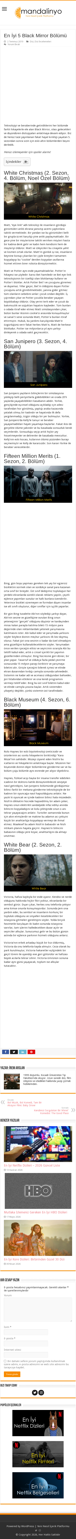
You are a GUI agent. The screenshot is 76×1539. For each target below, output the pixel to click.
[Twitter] (35, 1392)
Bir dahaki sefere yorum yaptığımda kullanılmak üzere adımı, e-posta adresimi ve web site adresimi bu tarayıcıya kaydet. (36, 1364)
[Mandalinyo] (38, 12)
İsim (7, 1327)
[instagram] (41, 1392)
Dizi (32, 41)
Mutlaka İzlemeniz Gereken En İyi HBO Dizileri (35, 1212)
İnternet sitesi (12, 1349)
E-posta (9, 1338)
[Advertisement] (38, 86)
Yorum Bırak (14, 44)
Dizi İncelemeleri (43, 41)
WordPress (27, 1526)
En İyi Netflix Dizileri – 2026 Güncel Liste (32, 1165)
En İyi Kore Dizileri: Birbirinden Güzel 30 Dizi (34, 1259)
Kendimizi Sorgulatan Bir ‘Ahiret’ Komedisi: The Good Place (51, 1111)
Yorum (8, 1295)
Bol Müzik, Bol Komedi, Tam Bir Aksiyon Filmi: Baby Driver (24, 1103)
